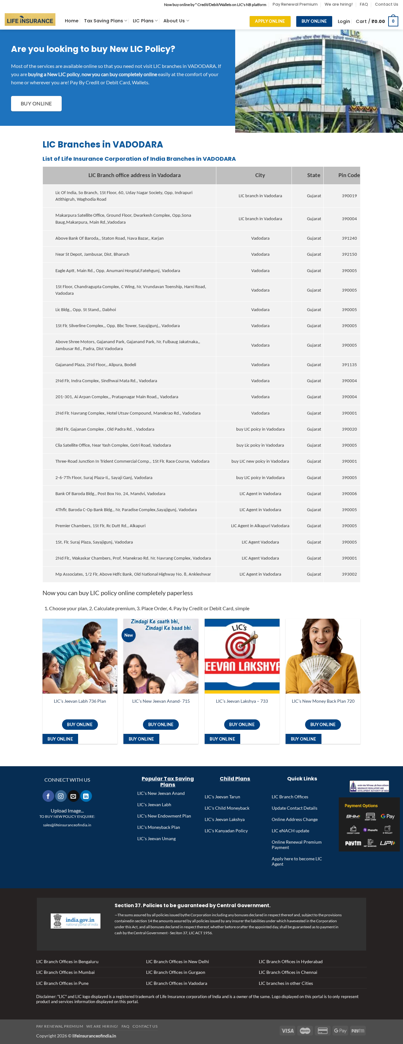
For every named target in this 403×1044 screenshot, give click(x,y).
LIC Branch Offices (290, 796)
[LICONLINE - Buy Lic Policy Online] (30, 19)
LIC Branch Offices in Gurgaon (175, 972)
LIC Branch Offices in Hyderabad (291, 961)
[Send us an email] (73, 796)
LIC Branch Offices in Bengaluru (67, 961)
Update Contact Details (294, 808)
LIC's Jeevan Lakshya (225, 819)
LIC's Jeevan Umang (156, 838)
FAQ (364, 4)
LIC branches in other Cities (286, 983)
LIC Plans (143, 21)
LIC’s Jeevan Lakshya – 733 (242, 701)
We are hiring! (339, 4)
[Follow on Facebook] (48, 796)
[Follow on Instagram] (60, 796)
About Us (174, 21)
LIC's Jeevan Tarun (222, 796)
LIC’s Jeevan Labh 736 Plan (80, 701)
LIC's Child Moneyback (227, 808)
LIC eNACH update (290, 830)
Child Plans (235, 778)
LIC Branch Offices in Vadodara (176, 983)
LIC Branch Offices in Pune (62, 983)
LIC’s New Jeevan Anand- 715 (161, 701)
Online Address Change (295, 819)
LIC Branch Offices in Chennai (288, 972)
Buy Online (80, 724)
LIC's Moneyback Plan (158, 827)
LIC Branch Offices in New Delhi (177, 961)
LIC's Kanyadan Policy (226, 830)
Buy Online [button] (60, 738)
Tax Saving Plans (103, 21)
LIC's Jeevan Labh (154, 804)
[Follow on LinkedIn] (86, 796)
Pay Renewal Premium (295, 4)
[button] (344, 21)
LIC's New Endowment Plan (164, 815)
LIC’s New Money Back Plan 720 (323, 701)
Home (71, 21)
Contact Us (386, 4)
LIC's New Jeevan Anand (161, 793)
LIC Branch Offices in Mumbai (65, 972)
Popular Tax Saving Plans (168, 781)
